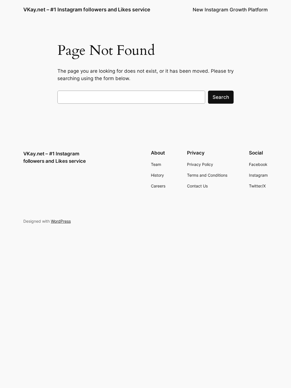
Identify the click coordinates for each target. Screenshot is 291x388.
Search (221, 97)
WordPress (61, 221)
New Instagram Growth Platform (230, 9)
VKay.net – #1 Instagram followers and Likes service (86, 9)
